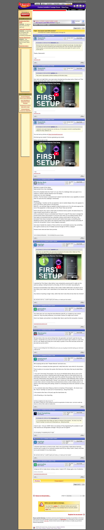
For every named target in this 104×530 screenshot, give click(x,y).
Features (48, 528)
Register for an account (75, 514)
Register (36, 24)
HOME (37, 4)
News (40, 528)
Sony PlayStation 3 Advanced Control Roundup (25, 102)
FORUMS (69, 4)
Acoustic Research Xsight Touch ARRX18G (25, 97)
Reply (82, 62)
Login (48, 24)
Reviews (44, 528)
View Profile (79, 38)
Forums (37, 21)
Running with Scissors (24, 37)
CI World (42, 21)
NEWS (43, 4)
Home (37, 528)
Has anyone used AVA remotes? (45, 22)
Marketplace (63, 519)
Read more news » (24, 46)
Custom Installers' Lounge (51, 21)
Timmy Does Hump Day (25, 29)
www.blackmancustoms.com (40, 323)
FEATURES (56, 4)
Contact (58, 527)
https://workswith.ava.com (55, 134)
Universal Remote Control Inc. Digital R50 (25, 110)
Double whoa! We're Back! (24, 21)
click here (46, 520)
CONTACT (80, 9)
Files (52, 528)
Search (59, 528)
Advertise (63, 527)
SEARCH (73, 9)
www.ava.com (37, 59)
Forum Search (42, 24)
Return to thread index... (43, 495)
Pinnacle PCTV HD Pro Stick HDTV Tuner (25, 106)
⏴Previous (37, 481)
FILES (63, 4)
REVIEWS (49, 4)
